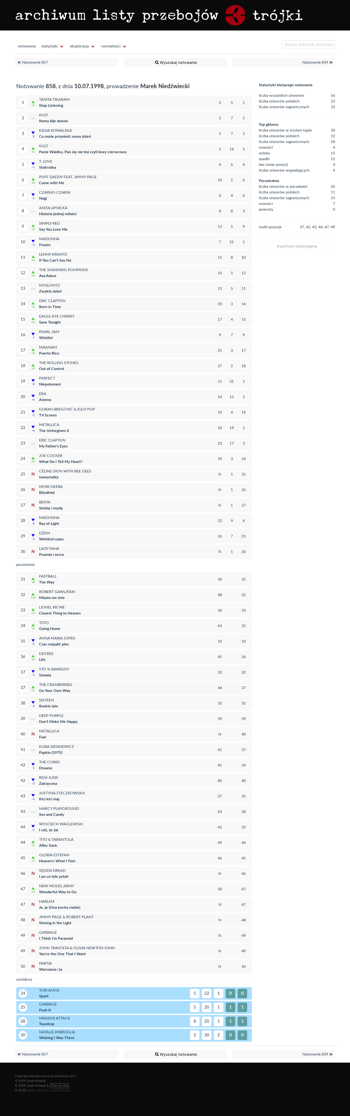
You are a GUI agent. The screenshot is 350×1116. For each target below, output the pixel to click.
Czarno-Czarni (54, 192)
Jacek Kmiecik (60, 1090)
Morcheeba (51, 487)
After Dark (48, 845)
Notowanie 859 (315, 62)
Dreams (45, 768)
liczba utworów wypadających (284, 170)
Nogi (43, 198)
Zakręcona (48, 784)
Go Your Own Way (54, 691)
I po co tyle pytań (53, 876)
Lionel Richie (52, 607)
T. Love (45, 161)
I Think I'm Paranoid (56, 938)
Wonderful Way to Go (57, 892)
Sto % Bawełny (54, 669)
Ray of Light (49, 524)
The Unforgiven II (54, 431)
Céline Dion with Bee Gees (65, 471)
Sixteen (46, 700)
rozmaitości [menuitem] (110, 46)
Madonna (49, 239)
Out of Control (51, 369)
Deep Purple (51, 716)
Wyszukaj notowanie (178, 62)
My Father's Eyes (53, 446)
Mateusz (43, 1090)
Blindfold (47, 493)
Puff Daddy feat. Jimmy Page (68, 177)
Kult (43, 115)
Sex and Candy (51, 815)
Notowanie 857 (35, 62)
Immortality (49, 477)
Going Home (49, 629)
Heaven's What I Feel (57, 861)
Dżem (44, 533)
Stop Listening (51, 105)
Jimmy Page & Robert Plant (66, 917)
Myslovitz (49, 285)
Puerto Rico (49, 353)
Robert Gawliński (57, 592)
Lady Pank (49, 549)
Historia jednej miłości (58, 214)
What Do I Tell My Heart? (60, 462)
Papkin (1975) (50, 753)
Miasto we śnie (52, 598)
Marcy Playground (59, 809)
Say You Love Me (53, 229)
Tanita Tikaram (54, 99)
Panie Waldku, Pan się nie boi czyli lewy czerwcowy (83, 152)
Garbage (48, 932)
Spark (44, 996)
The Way (46, 582)
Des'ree (46, 654)
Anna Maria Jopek (57, 638)
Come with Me (51, 183)
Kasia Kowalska (55, 130)
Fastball (48, 576)
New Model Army (56, 886)
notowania (27, 46)
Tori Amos (49, 990)
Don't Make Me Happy (58, 722)
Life (42, 660)
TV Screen (48, 415)
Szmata (45, 675)
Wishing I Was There (57, 1038)
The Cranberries (55, 685)
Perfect (47, 378)
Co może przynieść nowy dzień (65, 136)
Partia (45, 963)
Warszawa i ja (50, 969)
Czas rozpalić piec (54, 644)
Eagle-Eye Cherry (57, 316)
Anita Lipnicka (53, 208)
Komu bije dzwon (53, 121)
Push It (45, 1010)
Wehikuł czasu (51, 539)
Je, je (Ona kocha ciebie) (59, 907)
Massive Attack (54, 1018)
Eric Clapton (52, 301)
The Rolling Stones (58, 363)
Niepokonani (50, 384)
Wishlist (46, 338)
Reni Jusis (48, 778)
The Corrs (49, 762)
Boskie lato (48, 706)
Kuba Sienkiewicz (56, 747)
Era (42, 394)
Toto (44, 623)
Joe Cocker (50, 456)
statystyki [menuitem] (49, 46)
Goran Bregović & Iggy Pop (67, 409)
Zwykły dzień (50, 291)
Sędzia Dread (52, 871)
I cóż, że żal (48, 830)
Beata (44, 502)
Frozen (44, 245)
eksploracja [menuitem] (79, 46)
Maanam (48, 347)
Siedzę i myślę (51, 508)
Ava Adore (47, 276)
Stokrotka (47, 167)
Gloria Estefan (54, 855)
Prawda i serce (51, 555)
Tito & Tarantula (56, 840)
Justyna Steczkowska (62, 793)
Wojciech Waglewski (61, 824)
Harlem (47, 901)
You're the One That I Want (62, 954)
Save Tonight (50, 322)
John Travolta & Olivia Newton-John (77, 948)
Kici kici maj (49, 799)
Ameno (45, 400)
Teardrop (46, 1024)
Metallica (49, 425)
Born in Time (50, 307)
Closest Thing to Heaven (60, 613)
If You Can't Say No (55, 260)
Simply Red (49, 223)
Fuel (42, 737)
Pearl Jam (49, 332)
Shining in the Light (55, 923)
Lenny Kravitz (53, 254)
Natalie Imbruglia (57, 1032)
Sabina (31, 1090)
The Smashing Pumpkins (63, 270)
